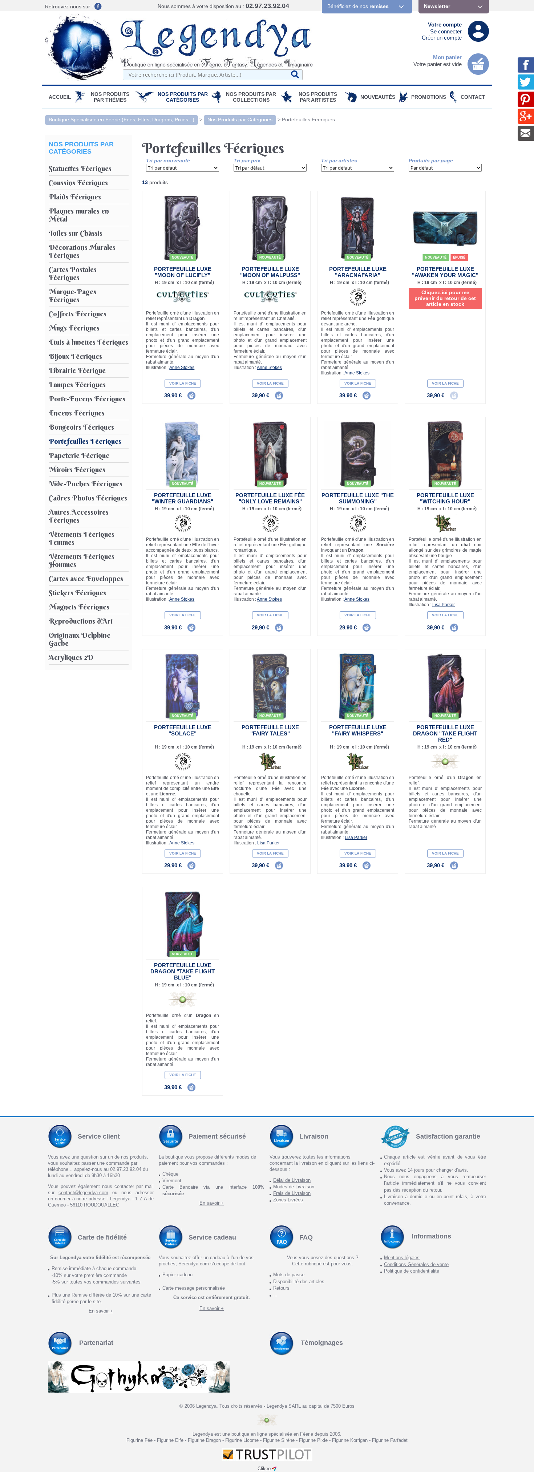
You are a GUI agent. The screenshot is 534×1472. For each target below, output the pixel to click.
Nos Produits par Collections (251, 97)
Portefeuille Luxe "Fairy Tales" (270, 730)
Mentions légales (402, 1257)
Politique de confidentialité (411, 1271)
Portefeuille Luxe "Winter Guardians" (182, 498)
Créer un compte (442, 38)
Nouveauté (182, 257)
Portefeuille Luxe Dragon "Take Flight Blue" (182, 971)
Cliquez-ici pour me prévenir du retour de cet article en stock (445, 298)
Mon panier (447, 57)
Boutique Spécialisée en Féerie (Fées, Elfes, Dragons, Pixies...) (121, 119)
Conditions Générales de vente (416, 1264)
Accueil (60, 97)
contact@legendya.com (83, 1192)
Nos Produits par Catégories (183, 97)
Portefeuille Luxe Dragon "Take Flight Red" (445, 733)
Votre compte (445, 24)
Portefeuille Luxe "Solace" (182, 730)
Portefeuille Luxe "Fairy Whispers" (358, 730)
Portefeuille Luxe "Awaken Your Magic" (445, 272)
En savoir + (211, 1203)
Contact (473, 97)
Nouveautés (377, 97)
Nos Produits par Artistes (318, 97)
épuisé (459, 257)
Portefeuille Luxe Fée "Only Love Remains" (270, 498)
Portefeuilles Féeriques (308, 119)
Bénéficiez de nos (358, 6)
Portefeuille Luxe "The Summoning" (357, 498)
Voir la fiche (182, 383)
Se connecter (446, 31)
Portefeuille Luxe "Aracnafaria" (358, 272)
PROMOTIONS (428, 97)
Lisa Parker (443, 604)
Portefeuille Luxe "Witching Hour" (445, 498)
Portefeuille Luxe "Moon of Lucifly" (182, 272)
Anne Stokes (181, 367)
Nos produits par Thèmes (110, 97)
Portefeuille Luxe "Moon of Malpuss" (270, 272)
